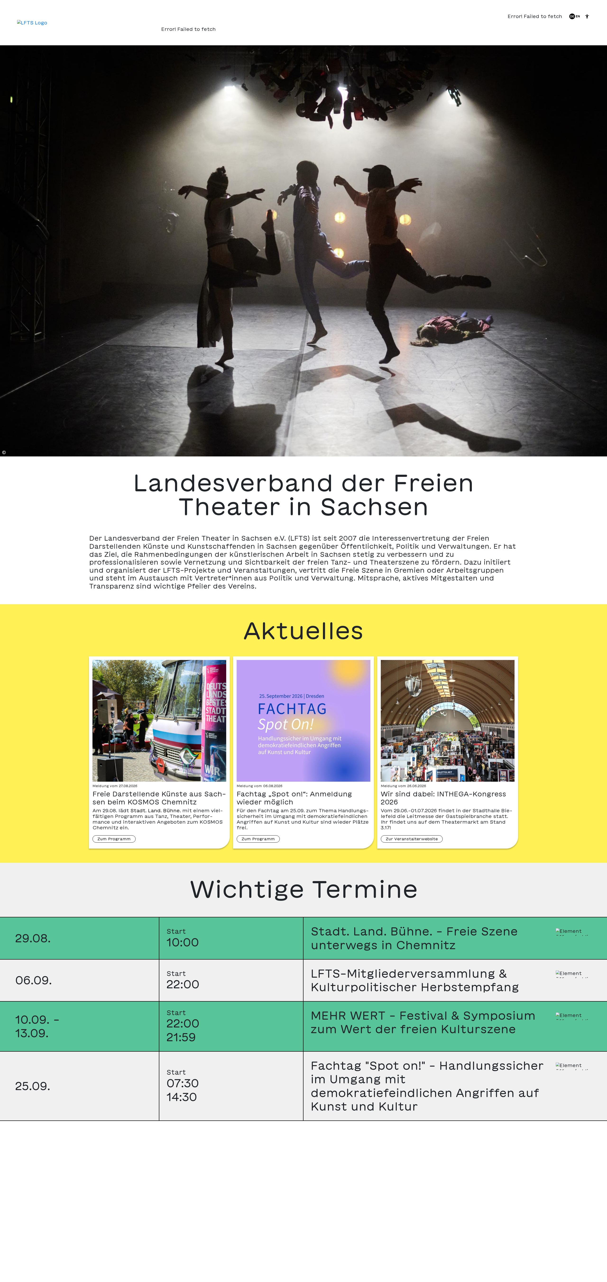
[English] (578, 16)
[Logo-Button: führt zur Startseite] (32, 23)
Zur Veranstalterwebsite (412, 839)
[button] (303, 938)
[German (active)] (572, 16)
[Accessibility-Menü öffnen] (587, 16)
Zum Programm (114, 839)
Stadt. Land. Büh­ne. (155, 810)
